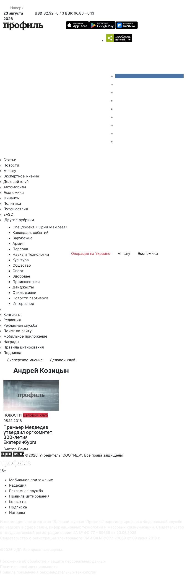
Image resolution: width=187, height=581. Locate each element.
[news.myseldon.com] (118, 108)
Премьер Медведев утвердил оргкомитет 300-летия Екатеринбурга (27, 434)
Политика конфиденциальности (29, 566)
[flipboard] (118, 141)
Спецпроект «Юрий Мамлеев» (40, 227)
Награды (11, 341)
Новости (11, 165)
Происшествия (26, 281)
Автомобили (14, 187)
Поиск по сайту (17, 330)
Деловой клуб (16, 181)
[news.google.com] (118, 117)
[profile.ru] (118, 133)
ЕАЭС (8, 214)
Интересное (23, 303)
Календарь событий (31, 232)
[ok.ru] (118, 84)
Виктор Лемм (15, 449)
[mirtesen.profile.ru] (118, 100)
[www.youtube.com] (118, 92)
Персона (20, 249)
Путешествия (15, 209)
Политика (12, 203)
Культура (21, 260)
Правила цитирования (23, 347)
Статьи (9, 159)
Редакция (12, 320)
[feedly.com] (118, 125)
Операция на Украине (90, 253)
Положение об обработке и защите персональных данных (52, 561)
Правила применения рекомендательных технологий (48, 572)
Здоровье (21, 276)
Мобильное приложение (25, 336)
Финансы (11, 198)
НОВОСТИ (12, 415)
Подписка (12, 352)
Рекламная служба (20, 325)
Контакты (12, 314)
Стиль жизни (24, 292)
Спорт (18, 270)
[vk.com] (149, 76)
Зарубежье (22, 238)
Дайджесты (23, 287)
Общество (22, 265)
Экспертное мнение (21, 176)
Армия (18, 243)
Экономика (13, 192)
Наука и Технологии (31, 254)
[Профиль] (23, 26)
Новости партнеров (30, 298)
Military (9, 170)
